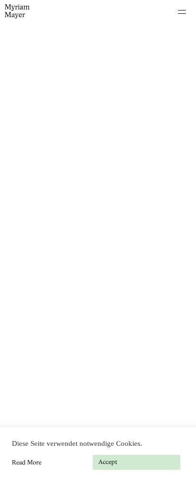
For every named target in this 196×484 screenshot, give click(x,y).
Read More (26, 462)
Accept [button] (107, 462)
